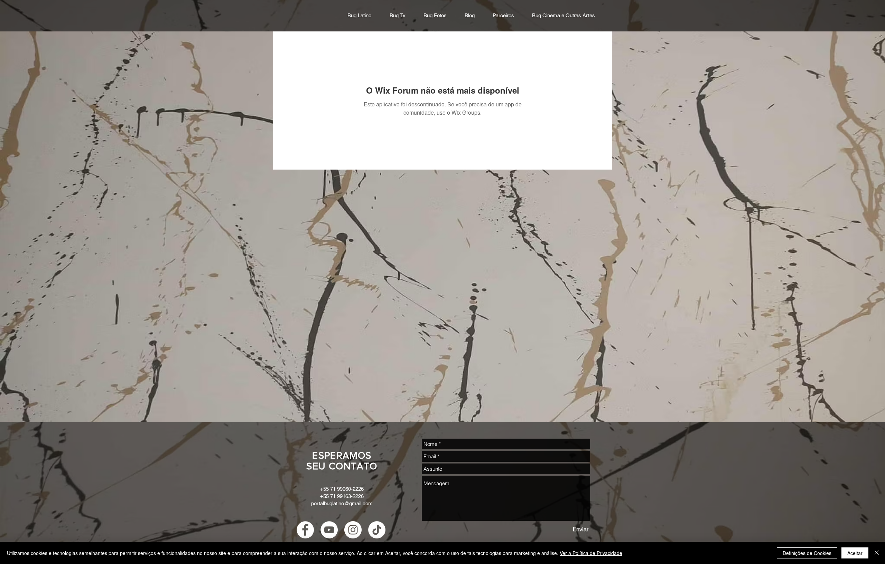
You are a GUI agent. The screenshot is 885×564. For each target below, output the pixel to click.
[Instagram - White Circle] (353, 529)
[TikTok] (376, 529)
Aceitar (855, 552)
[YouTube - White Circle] (329, 529)
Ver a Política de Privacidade (591, 552)
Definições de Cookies (807, 552)
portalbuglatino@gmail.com (342, 503)
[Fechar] (877, 552)
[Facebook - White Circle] (305, 529)
